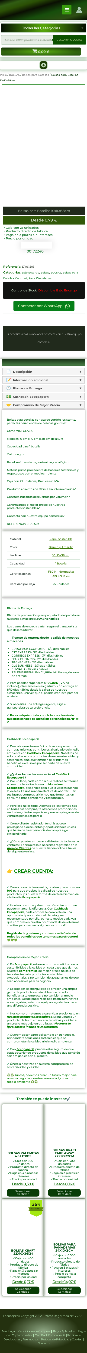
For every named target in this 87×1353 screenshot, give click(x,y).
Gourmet (21, 278)
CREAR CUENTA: (33, 871)
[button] (43, 65)
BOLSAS (14, 74)
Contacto (43, 1343)
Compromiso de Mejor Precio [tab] (36, 405)
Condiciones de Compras (34, 1331)
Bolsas (45, 272)
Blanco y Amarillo (61, 547)
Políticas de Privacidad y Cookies (61, 1339)
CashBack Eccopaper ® (50, 1335)
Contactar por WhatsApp (40, 306)
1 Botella (61, 563)
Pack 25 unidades (40, 278)
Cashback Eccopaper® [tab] (30, 396)
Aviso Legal (8, 1331)
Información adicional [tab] (30, 380)
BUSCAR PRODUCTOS (69, 39)
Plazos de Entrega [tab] (27, 388)
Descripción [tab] (22, 372)
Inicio (3, 74)
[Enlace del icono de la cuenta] (79, 10)
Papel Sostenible (60, 539)
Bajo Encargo (30, 272)
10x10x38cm (60, 555)
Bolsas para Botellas (35, 74)
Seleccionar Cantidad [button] (23, 1193)
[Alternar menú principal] (66, 9)
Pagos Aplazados (63, 1331)
